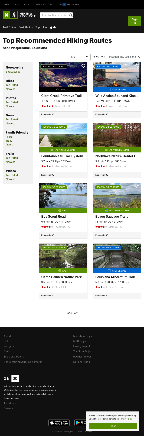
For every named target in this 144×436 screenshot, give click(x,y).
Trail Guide (9, 27)
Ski (52, 4)
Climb (6, 4)
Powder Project (82, 356)
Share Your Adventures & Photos (23, 361)
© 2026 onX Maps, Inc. (63, 431)
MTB (17, 4)
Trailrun (39, 4)
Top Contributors (14, 356)
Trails (9, 140)
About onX (10, 403)
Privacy (88, 431)
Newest (10, 88)
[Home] (21, 15)
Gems (9, 144)
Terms (79, 431)
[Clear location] (139, 57)
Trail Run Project (83, 351)
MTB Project (80, 341)
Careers (8, 408)
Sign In (135, 21)
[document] (113, 421)
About (7, 336)
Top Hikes (41, 27)
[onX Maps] (11, 381)
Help (6, 341)
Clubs (7, 351)
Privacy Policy (126, 419)
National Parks (81, 361)
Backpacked (13, 71)
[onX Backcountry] (69, 4)
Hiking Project (81, 346)
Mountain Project (83, 336)
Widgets (9, 346)
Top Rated (12, 84)
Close (112, 425)
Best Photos (26, 27)
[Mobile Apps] (53, 27)
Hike (26, 4)
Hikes (9, 136)
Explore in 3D (47, 114)
